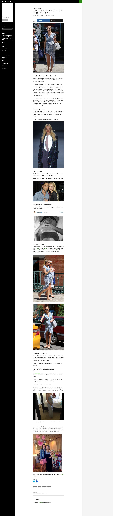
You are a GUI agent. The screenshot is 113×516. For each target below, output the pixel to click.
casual (35, 486)
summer (48, 486)
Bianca (43, 15)
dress (38, 248)
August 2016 (4, 50)
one (38, 249)
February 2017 (4, 48)
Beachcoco (37, 373)
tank (62, 474)
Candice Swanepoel (37, 8)
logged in (41, 502)
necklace (57, 249)
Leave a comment (50, 15)
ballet (45, 248)
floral (3, 66)
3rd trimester (4, 57)
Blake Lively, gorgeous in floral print (40, 493)
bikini (3, 60)
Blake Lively (4, 61)
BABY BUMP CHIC (7, 1)
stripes (44, 486)
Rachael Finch (4, 68)
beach (3, 58)
